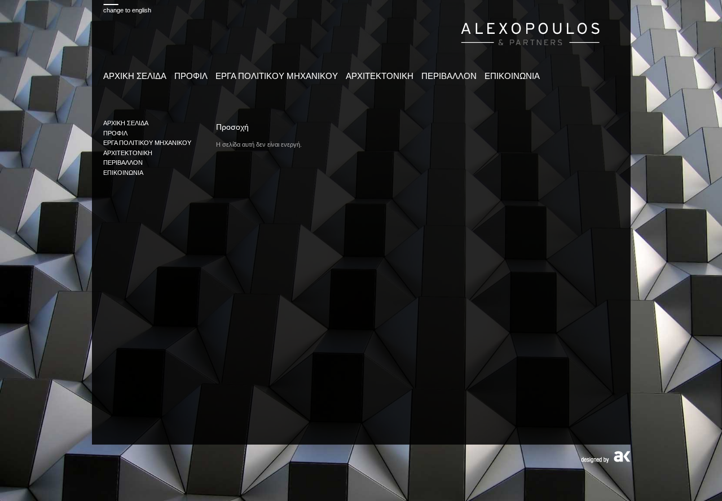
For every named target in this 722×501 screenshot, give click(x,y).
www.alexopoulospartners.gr (530, 32)
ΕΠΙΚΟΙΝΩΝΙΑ (512, 76)
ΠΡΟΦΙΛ (191, 76)
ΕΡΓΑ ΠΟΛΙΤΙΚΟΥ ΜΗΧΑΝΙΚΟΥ (276, 76)
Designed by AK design (605, 457)
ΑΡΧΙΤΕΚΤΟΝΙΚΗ (379, 76)
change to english (127, 10)
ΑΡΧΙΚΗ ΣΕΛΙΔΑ (134, 76)
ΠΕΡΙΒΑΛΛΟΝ (449, 76)
